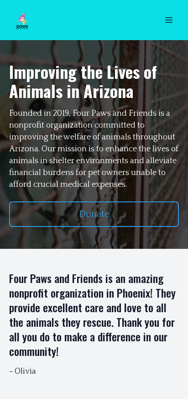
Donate (94, 214)
